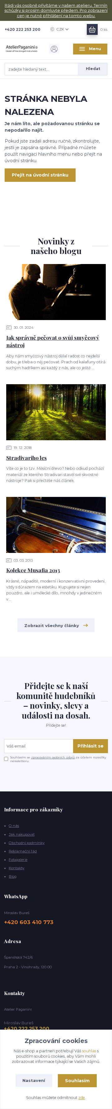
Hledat (93, 68)
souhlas (89, 1051)
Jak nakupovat (22, 834)
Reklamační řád (23, 851)
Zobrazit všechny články (51, 625)
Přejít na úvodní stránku (40, 175)
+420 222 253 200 (22, 29)
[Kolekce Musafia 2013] (56, 525)
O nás (14, 825)
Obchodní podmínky (26, 843)
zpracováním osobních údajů (53, 757)
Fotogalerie (18, 859)
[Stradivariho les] (56, 412)
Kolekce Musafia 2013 (33, 569)
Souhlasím (77, 1080)
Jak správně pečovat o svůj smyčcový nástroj (52, 341)
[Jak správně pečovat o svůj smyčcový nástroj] (56, 292)
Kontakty (16, 868)
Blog (12, 876)
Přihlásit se (90, 746)
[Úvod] (22, 48)
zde (81, 1097)
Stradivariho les (26, 457)
